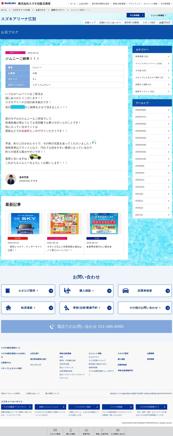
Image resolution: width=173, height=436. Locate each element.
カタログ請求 (123, 353)
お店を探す (84, 4)
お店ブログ (40, 10)
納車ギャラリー (58, 10)
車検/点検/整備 (119, 4)
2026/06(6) (140, 124)
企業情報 (150, 353)
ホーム (73, 4)
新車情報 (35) (141, 56)
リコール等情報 (116, 407)
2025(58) (139, 166)
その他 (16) (140, 70)
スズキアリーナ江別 (21, 10)
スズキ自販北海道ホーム (10, 348)
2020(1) (139, 201)
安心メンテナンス (66, 367)
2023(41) (139, 180)
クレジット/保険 (150, 4)
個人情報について (52, 393)
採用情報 (150, 359)
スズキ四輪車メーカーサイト (15, 407)
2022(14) (139, 187)
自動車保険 (93, 367)
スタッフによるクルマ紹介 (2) (149, 77)
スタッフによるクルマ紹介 (11, 368)
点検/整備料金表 (65, 371)
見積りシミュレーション (49, 407)
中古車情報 (165, 4)
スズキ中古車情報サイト (149, 407)
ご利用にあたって (33, 393)
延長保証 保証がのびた (98, 364)
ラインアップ (134, 4)
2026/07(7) (140, 117)
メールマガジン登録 (82, 407)
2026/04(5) (140, 138)
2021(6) (139, 194)
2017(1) (139, 215)
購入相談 (121, 359)
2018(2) (139, 208)
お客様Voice (6, 363)
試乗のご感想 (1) (143, 84)
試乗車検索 (122, 365)
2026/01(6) (140, 159)
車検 (61, 357)
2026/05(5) (140, 131)
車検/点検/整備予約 (125, 370)
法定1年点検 (64, 364)
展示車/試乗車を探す (101, 4)
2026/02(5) (140, 152)
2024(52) (139, 173)
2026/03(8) (140, 145)
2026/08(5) (140, 110)
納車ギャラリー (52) (144, 91)
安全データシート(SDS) (10, 393)
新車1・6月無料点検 (67, 360)
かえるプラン (94, 357)
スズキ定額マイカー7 (97, 360)
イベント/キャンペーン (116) (148, 63)
